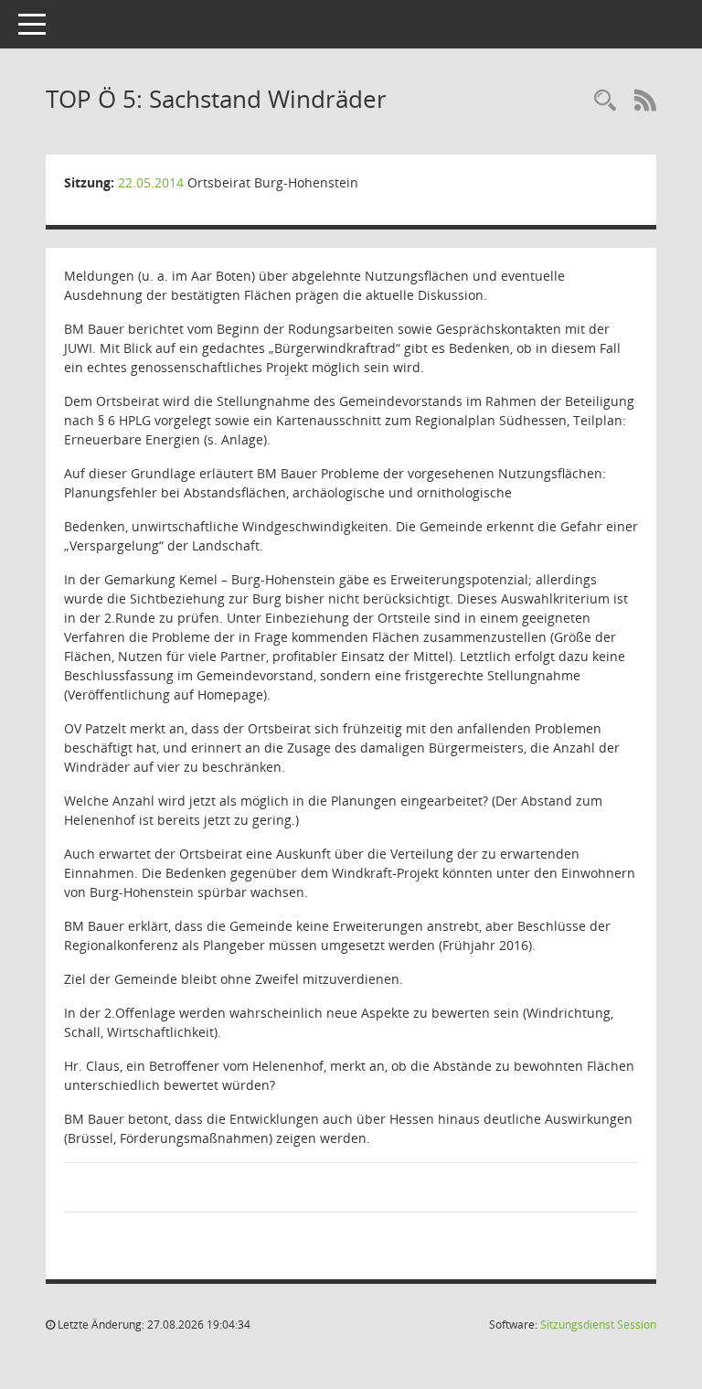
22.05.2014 (151, 182)
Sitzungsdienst (598, 1324)
